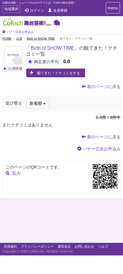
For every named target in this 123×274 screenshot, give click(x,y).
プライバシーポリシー (37, 246)
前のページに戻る (104, 86)
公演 (19, 38)
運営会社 (64, 246)
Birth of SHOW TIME (41, 38)
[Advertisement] (61, 222)
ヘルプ (103, 246)
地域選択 (11, 10)
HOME (6, 38)
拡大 (16, 173)
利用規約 (10, 246)
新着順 (36, 103)
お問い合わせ (84, 246)
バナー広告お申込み (20, 32)
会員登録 (60, 10)
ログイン (37, 10)
